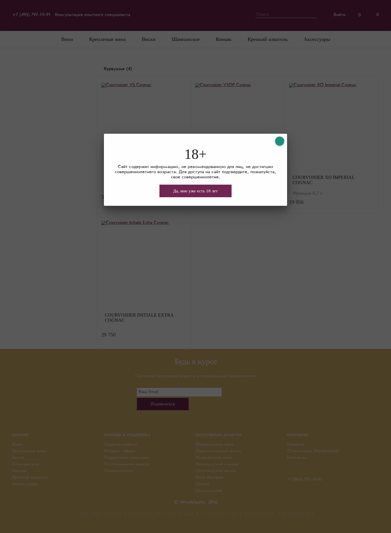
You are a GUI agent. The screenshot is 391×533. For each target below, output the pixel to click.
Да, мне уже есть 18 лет (195, 191)
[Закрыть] (279, 141)
